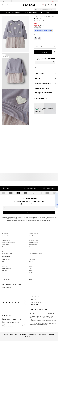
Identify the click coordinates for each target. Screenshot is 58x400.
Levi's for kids (32, 264)
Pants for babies (33, 244)
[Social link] (3, 303)
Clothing (54, 16)
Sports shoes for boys (7, 251)
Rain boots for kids (33, 242)
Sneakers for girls (33, 246)
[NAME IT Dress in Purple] (15, 107)
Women (4, 4)
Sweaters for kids (6, 249)
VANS (30, 279)
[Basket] (55, 5)
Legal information (42, 334)
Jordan (30, 266)
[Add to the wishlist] (54, 52)
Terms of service (32, 334)
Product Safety (29, 336)
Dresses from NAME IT (7, 287)
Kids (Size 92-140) (45, 16)
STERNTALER (5, 277)
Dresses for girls (5, 244)
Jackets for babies (33, 233)
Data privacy (23, 334)
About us (6, 334)
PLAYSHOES (4, 275)
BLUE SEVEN (32, 259)
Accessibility (51, 334)
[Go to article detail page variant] (35, 38)
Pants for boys (32, 249)
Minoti (30, 270)
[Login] (46, 5)
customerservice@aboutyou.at (14, 220)
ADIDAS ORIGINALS (6, 259)
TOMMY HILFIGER (6, 279)
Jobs (16, 334)
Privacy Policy (7, 218)
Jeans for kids (32, 235)
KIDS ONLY (4, 270)
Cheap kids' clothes (33, 240)
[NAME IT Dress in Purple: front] (15, 34)
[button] (45, 46)
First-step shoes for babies (35, 253)
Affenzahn (4, 264)
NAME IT (31, 272)
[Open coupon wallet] (43, 5)
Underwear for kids (33, 238)
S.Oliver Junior (5, 266)
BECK (3, 261)
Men (8, 4)
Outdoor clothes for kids (34, 251)
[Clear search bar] (55, 9)
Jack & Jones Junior (6, 268)
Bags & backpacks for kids (8, 240)
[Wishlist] (52, 5)
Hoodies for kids (5, 235)
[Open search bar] (35, 9)
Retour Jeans (32, 275)
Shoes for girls (5, 246)
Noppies (4, 272)
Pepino (30, 268)
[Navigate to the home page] (10, 297)
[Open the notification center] (49, 5)
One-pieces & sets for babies (8, 242)
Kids (12, 4)
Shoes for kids (5, 233)
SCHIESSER (31, 277)
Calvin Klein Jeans (33, 261)
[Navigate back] (4, 18)
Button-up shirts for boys (8, 253)
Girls (38, 16)
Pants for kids (5, 238)
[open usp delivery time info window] (53, 61)
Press (11, 334)
